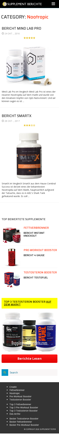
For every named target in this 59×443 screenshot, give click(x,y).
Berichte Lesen (29, 358)
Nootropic (37, 17)
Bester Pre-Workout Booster (24, 424)
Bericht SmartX (16, 116)
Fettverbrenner (17, 390)
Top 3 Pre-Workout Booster (23, 407)
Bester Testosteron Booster (23, 418)
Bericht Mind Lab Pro (21, 28)
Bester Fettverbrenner (20, 421)
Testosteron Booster (20, 399)
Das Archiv (14, 413)
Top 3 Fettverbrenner (20, 404)
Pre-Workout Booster (20, 396)
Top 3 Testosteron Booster (23, 410)
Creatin (13, 386)
